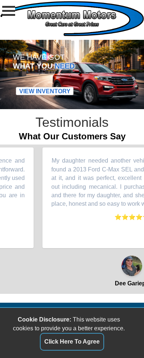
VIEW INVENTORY (45, 91)
